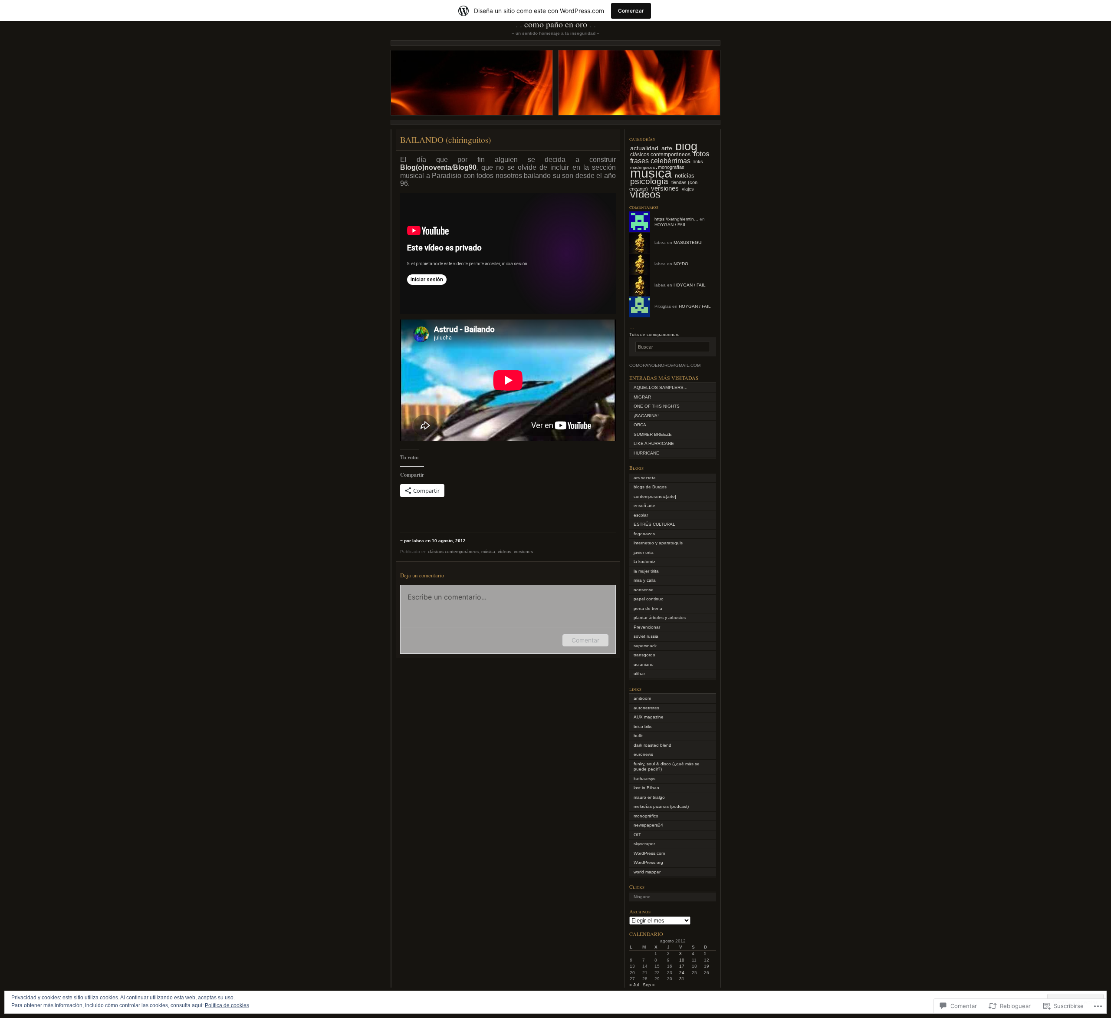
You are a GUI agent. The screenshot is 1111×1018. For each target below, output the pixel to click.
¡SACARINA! (646, 415)
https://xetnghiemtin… (676, 219)
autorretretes (646, 707)
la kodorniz (644, 561)
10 (681, 960)
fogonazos (644, 533)
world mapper (647, 872)
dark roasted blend (652, 745)
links (698, 161)
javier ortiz (644, 552)
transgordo (644, 654)
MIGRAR (642, 397)
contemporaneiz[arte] (655, 496)
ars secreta (645, 477)
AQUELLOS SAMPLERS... (660, 387)
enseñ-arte (644, 505)
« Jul (634, 984)
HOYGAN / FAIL (670, 224)
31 (681, 978)
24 (681, 972)
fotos (702, 154)
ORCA (640, 424)
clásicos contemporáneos (453, 551)
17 (681, 966)
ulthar (639, 673)
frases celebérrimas (660, 161)
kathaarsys (644, 778)
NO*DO (681, 263)
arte (666, 148)
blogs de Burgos (650, 486)
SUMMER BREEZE (653, 434)
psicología (649, 181)
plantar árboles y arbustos (660, 617)
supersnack (645, 645)
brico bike (643, 726)
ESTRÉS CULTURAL (654, 524)
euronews (643, 754)
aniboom (642, 698)
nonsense (644, 589)
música (488, 551)
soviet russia (646, 636)
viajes (688, 188)
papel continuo (649, 598)
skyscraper (644, 843)
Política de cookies (227, 1005)
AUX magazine (649, 717)
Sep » (649, 984)
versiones (523, 551)
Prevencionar (647, 627)
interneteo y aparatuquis (658, 542)
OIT (637, 834)
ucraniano (644, 664)
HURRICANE (646, 453)
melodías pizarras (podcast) (661, 806)
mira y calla (645, 580)
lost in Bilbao (646, 787)
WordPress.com (649, 853)
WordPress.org (648, 862)
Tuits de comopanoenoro (654, 334)
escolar (641, 515)
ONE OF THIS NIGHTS (657, 406)
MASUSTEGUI (688, 242)
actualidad (644, 148)
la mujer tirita (646, 571)
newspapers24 (648, 825)
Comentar (585, 640)
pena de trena (648, 608)
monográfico (646, 816)
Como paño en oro (555, 24)
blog (686, 146)
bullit (638, 735)
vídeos (504, 551)
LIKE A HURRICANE (654, 443)
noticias (684, 175)
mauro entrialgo (649, 797)
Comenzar (631, 10)
